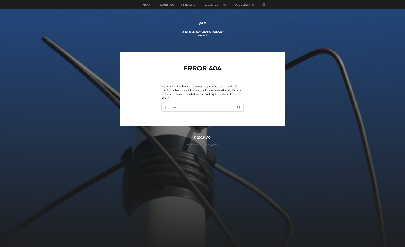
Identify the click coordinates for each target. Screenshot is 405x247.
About (147, 4)
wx (202, 23)
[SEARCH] (264, 4)
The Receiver (188, 4)
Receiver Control (214, 4)
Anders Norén (208, 145)
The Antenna (165, 4)
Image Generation (244, 4)
